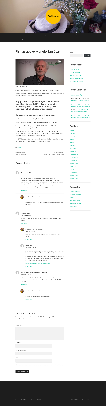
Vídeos (42, 35)
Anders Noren (80, 399)
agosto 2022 (73, 166)
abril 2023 (72, 145)
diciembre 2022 (74, 154)
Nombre (18, 342)
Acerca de (50, 35)
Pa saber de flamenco (75, 200)
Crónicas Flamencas (75, 191)
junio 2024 (72, 136)
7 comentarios (35, 55)
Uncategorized (73, 206)
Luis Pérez (26, 55)
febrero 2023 (73, 148)
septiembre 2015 (74, 178)
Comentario (19, 325)
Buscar (71, 52)
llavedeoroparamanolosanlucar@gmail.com (37, 263)
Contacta (69, 35)
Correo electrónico (21, 350)
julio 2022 (72, 169)
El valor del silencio (74, 69)
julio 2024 (72, 133)
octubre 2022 (73, 160)
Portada (18, 35)
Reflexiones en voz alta (75, 203)
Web (17, 357)
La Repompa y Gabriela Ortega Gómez (54, 153)
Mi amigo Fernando (21, 153)
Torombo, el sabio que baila (76, 78)
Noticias (20, 147)
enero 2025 (73, 130)
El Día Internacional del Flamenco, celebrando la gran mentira (80, 111)
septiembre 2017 (74, 175)
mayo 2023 (72, 142)
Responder (24, 190)
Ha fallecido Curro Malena (76, 81)
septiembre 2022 (74, 163)
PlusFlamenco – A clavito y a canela (30, 399)
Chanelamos (19, 39)
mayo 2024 (72, 139)
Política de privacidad (81, 35)
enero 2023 (73, 151)
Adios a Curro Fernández (76, 75)
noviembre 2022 (74, 157)
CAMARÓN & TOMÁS (75, 72)
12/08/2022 (19, 55)
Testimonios (59, 35)
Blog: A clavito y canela (30, 35)
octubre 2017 (73, 172)
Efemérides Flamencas (75, 194)
